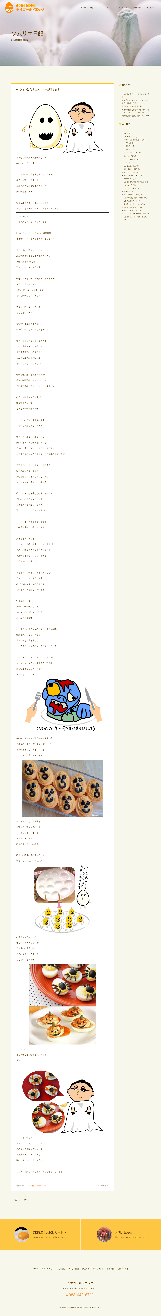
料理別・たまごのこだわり (133, 140)
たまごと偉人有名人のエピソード (135, 214)
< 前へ (16, 1200)
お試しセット (150, 8)
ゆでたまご (129, 143)
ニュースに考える (130, 188)
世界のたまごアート (130, 201)
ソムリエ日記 (124, 8)
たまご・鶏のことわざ (131, 210)
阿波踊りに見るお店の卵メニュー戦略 (136, 116)
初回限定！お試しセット (47, 1232)
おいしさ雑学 (128, 185)
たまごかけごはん (132, 152)
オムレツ (129, 149)
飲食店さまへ (128, 179)
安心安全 (127, 191)
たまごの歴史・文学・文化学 (133, 198)
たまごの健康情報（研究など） (134, 182)
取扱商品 (110, 8)
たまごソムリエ (96, 8)
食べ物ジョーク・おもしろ (133, 204)
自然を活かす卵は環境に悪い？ (133, 106)
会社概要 (110, 1269)
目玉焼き (129, 146)
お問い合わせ (124, 1232)
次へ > (27, 1200)
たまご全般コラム (130, 166)
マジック (129, 162)
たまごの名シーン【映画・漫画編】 (136, 217)
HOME (83, 8)
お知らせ (125, 133)
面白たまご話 (41, 1186)
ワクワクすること (130, 159)
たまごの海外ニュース (131, 175)
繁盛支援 (137, 8)
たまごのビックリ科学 (131, 195)
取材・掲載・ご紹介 (130, 169)
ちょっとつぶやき (130, 172)
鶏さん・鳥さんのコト (131, 207)
